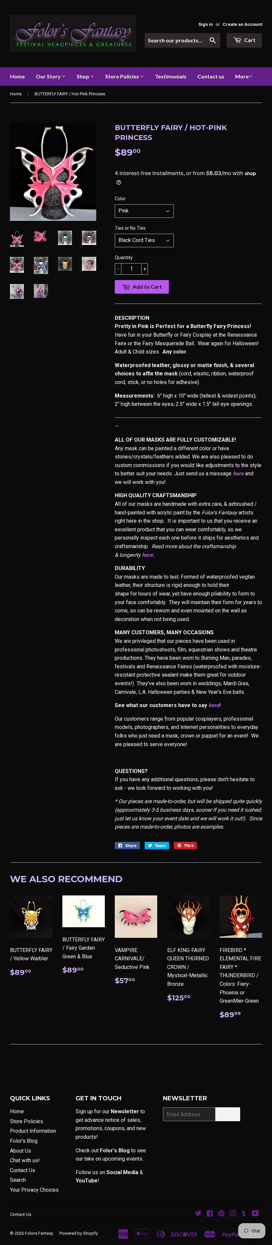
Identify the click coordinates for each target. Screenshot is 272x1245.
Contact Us (22, 1170)
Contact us (210, 76)
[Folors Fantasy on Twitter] (198, 1214)
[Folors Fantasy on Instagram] (233, 1214)
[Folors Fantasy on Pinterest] (221, 1214)
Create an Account (242, 24)
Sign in (205, 24)
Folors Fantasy (39, 1233)
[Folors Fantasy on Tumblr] (244, 1214)
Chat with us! (25, 1160)
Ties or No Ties (130, 228)
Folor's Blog (23, 1141)
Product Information (33, 1131)
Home (17, 76)
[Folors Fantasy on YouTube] (255, 1214)
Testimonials (170, 76)
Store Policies (122, 76)
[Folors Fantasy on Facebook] (209, 1214)
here (238, 473)
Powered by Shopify (78, 1233)
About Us (20, 1151)
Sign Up (228, 1114)
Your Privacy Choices (34, 1190)
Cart (249, 40)
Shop (83, 76)
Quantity (124, 257)
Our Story (49, 76)
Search (18, 1180)
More (242, 76)
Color (120, 198)
